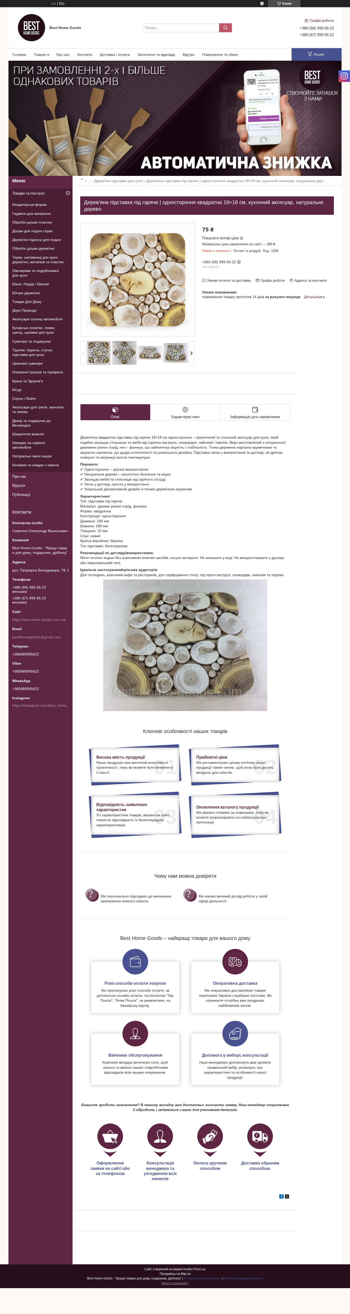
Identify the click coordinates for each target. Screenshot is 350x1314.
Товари (40, 54)
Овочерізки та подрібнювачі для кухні (35, 273)
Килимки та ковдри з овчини (35, 465)
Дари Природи (24, 310)
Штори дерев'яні (26, 293)
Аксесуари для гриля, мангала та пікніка (38, 409)
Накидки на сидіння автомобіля (28, 445)
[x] (287, 1197)
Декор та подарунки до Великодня (31, 423)
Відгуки (188, 54)
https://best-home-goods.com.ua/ (39, 620)
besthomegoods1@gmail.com (36, 637)
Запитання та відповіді (156, 54)
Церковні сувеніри (27, 363)
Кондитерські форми (29, 205)
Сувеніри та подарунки (31, 341)
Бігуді (16, 390)
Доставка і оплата (115, 54)
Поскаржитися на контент (202, 1278)
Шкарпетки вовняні (28, 434)
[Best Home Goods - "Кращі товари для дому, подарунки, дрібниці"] (31, 27)
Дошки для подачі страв (32, 231)
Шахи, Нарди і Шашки (30, 284)
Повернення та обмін (220, 54)
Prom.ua (199, 1269)
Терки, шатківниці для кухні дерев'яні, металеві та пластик (38, 259)
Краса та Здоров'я (27, 381)
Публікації (21, 494)
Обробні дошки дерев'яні (33, 248)
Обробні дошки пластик (32, 222)
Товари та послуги (28, 193)
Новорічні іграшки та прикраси (37, 372)
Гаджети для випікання (31, 213)
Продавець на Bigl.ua (175, 1274)
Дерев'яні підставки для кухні (118, 181)
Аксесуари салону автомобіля (37, 319)
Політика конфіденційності (243, 1278)
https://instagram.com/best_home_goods (45, 705)
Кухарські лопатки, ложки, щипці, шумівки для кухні (33, 330)
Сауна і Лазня (24, 398)
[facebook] (281, 1197)
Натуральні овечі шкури (32, 456)
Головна (19, 54)
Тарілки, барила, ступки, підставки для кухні (32, 352)
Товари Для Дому (27, 302)
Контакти (84, 54)
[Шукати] (225, 27)
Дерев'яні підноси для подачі (36, 240)
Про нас (63, 54)
